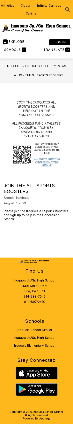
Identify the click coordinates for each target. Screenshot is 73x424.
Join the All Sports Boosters (40, 75)
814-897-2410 (34, 302)
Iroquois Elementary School (34, 345)
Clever (26, 5)
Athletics (7, 5)
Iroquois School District (34, 330)
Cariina (31, 13)
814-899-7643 (35, 296)
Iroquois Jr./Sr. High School (28, 66)
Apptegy (44, 418)
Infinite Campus (49, 5)
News (62, 66)
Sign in (59, 42)
